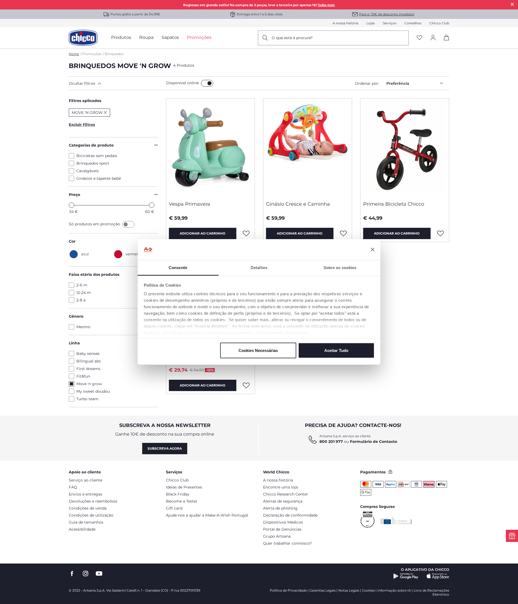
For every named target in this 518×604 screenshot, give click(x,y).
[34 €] (71, 205)
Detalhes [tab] (259, 267)
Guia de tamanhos (86, 522)
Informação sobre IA (394, 590)
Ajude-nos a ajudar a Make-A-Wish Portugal (207, 515)
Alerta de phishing (280, 508)
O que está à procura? (292, 37)
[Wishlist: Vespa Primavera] (246, 233)
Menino (83, 326)
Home (74, 54)
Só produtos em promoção (95, 224)
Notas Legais (348, 590)
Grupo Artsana (277, 536)
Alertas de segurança (282, 501)
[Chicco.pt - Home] (83, 38)
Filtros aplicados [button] (85, 100)
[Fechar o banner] (372, 250)
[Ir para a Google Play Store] (405, 576)
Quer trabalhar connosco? (287, 543)
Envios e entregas (85, 494)
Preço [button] (74, 194)
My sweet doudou (93, 391)
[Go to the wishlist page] (419, 38)
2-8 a (81, 300)
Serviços (389, 23)
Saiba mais (326, 5)
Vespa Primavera (189, 204)
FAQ (73, 487)
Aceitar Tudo (336, 350)
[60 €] (151, 205)
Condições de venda (88, 508)
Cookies (368, 590)
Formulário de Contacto (373, 441)
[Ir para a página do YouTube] (99, 573)
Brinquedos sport (92, 163)
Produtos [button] (121, 37)
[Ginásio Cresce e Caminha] (307, 147)
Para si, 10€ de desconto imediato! (386, 14)
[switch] (207, 83)
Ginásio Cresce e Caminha (298, 204)
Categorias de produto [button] (91, 145)
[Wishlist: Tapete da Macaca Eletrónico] (246, 385)
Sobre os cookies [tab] (340, 267)
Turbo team (87, 398)
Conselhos (412, 23)
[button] (116, 83)
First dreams (88, 368)
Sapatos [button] (170, 37)
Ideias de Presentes (184, 487)
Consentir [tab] (178, 267)
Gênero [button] (76, 316)
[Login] (433, 38)
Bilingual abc (88, 361)
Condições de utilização (91, 515)
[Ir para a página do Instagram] (85, 573)
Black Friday (177, 494)
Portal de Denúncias (282, 529)
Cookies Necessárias (258, 350)
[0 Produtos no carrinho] (444, 42)
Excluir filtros (82, 124)
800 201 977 (331, 441)
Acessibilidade (82, 529)
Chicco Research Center (285, 494)
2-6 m (81, 285)
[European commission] (395, 520)
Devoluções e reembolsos (93, 501)
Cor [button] (72, 241)
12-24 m (83, 292)
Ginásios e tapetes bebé (98, 178)
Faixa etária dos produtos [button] (94, 274)
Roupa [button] (146, 37)
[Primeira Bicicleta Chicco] (404, 147)
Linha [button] (74, 343)
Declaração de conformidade (290, 515)
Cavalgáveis (87, 170)
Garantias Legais (322, 590)
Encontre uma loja (280, 487)
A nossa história (345, 23)
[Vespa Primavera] (210, 147)
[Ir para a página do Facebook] (72, 573)
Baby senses (88, 353)
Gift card (174, 508)
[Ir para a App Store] (438, 576)
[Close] (512, 4)
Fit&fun (83, 376)
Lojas (370, 23)
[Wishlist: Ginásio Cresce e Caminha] (343, 233)
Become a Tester (181, 501)
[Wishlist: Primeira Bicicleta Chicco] (440, 233)
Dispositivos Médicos (283, 522)
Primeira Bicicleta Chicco (393, 204)
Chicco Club (439, 23)
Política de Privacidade (288, 590)
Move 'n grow (89, 383)
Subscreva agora (165, 448)
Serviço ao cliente (85, 480)
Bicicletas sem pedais (96, 155)
